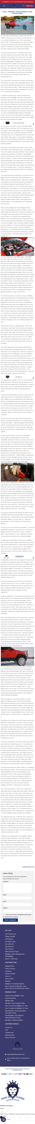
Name (5, 894)
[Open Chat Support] (1, 1077)
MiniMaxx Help (29, 5)
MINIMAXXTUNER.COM (28, 867)
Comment (6, 881)
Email (5, 901)
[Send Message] (1, 1122)
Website (5, 908)
